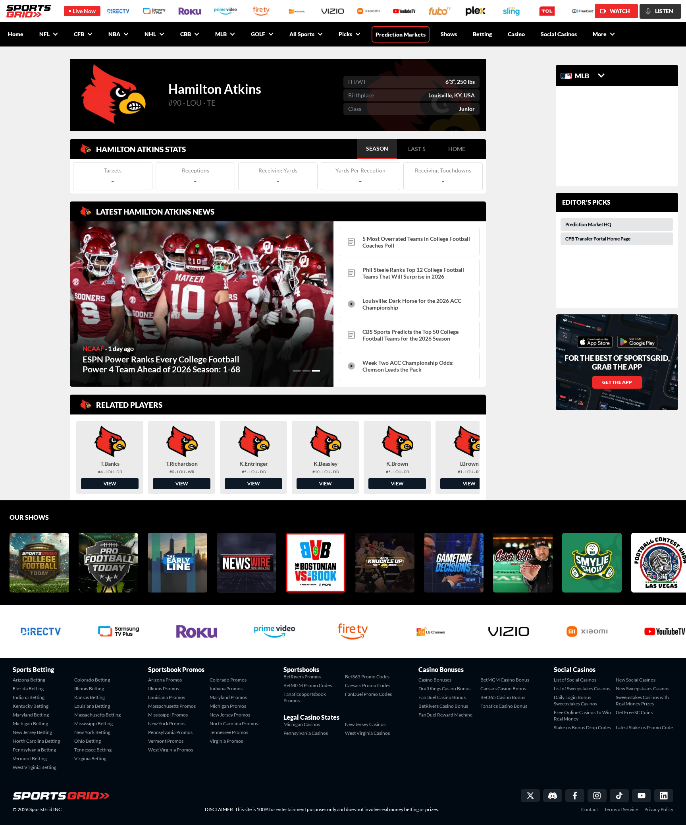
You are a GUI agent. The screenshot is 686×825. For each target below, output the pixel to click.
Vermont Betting (30, 758)
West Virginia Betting (34, 767)
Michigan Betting (30, 723)
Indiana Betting (28, 697)
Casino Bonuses (434, 680)
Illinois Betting (89, 688)
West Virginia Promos (170, 750)
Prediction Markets (401, 34)
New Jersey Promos (230, 715)
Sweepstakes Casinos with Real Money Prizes (642, 700)
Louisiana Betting (92, 706)
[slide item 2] (306, 371)
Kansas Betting (89, 697)
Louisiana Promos (166, 697)
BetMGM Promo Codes (307, 685)
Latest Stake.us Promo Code (644, 727)
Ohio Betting (87, 741)
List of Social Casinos (575, 680)
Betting (482, 34)
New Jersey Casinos (365, 724)
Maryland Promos (228, 697)
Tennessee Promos (229, 732)
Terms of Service (621, 809)
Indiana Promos (226, 688)
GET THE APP (617, 382)
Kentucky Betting (30, 706)
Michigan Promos (228, 706)
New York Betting (92, 732)
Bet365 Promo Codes (367, 677)
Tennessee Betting (93, 750)
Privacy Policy (658, 809)
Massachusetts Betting (97, 715)
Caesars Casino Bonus (503, 688)
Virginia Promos (226, 741)
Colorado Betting (92, 680)
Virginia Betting (90, 758)
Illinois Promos (163, 688)
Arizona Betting (29, 680)
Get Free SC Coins (634, 712)
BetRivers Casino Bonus (443, 706)
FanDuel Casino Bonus (442, 697)
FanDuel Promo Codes (368, 694)
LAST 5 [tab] (417, 148)
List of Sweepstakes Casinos (582, 688)
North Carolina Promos (234, 723)
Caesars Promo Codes (367, 685)
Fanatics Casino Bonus (503, 706)
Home (15, 34)
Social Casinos (559, 34)
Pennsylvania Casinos (305, 733)
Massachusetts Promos (172, 706)
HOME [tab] (456, 148)
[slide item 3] (316, 371)
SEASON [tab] (377, 148)
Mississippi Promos (168, 715)
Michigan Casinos (301, 724)
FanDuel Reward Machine (445, 715)
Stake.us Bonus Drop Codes (582, 727)
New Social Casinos (635, 680)
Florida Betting (28, 688)
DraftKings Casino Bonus (444, 688)
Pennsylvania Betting (34, 750)
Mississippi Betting (93, 723)
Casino (516, 34)
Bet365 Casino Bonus (502, 697)
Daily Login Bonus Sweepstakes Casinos (575, 700)
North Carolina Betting (36, 741)
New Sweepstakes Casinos (642, 688)
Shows (449, 34)
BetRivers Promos (302, 677)
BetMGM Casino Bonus (504, 680)
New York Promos (166, 723)
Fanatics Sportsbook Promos (304, 697)
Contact (589, 809)
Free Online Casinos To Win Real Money (582, 715)
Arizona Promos (165, 680)
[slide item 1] (297, 371)
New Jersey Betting (32, 732)
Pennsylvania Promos (170, 732)
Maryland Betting (31, 715)
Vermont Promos (165, 741)
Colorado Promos (228, 680)
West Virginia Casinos (367, 733)
